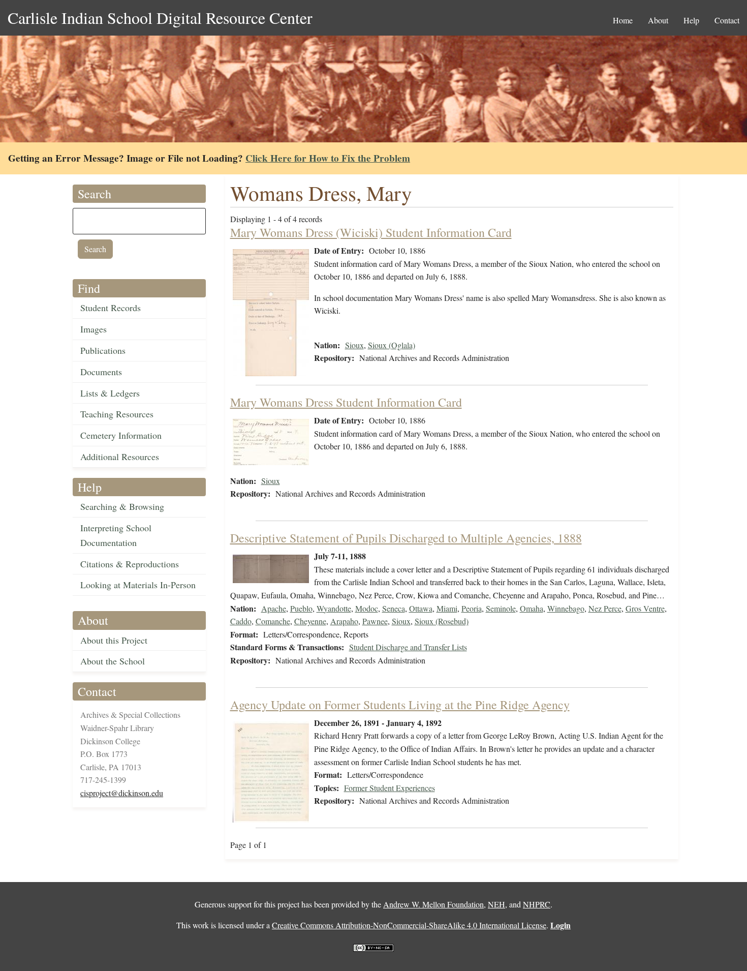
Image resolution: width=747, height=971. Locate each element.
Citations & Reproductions (129, 564)
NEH (496, 904)
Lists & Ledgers (110, 393)
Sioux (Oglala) (391, 345)
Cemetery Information (121, 435)
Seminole (501, 608)
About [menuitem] (658, 20)
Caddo (241, 621)
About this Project (113, 640)
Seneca (393, 608)
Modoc (366, 608)
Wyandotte (334, 608)
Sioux (354, 345)
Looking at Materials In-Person (138, 585)
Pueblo (301, 608)
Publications (103, 350)
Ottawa (420, 608)
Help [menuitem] (691, 20)
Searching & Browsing (122, 506)
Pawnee (375, 621)
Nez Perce (604, 608)
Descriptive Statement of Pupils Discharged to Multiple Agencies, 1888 (406, 538)
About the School (112, 661)
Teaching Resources (116, 414)
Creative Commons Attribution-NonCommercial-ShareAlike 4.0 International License (409, 925)
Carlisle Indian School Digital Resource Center (160, 17)
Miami (447, 608)
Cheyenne (310, 621)
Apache (273, 608)
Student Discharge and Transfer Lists (408, 647)
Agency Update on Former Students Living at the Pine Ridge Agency (400, 704)
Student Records (110, 307)
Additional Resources (119, 456)
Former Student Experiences (389, 787)
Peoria (471, 608)
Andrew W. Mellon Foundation (433, 904)
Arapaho (344, 621)
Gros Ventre (645, 608)
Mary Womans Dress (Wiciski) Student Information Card (371, 232)
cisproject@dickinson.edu (121, 792)
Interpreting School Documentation (115, 535)
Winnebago (565, 608)
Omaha (531, 608)
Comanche (273, 621)
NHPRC (536, 904)
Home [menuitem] (623, 20)
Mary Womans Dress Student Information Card (346, 402)
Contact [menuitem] (726, 20)
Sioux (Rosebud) (442, 621)
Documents (101, 372)
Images (93, 329)
